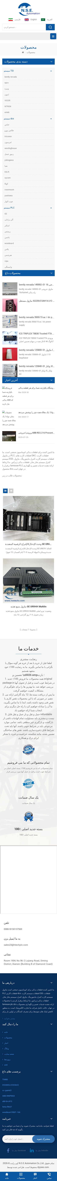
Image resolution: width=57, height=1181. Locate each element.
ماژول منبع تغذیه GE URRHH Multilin (28, 606)
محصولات (8, 1037)
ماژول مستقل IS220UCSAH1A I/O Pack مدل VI (37, 300)
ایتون (7, 94)
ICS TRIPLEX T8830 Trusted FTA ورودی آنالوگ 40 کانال (37, 333)
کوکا (6, 184)
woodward (9, 243)
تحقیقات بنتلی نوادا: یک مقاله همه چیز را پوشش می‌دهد (36, 412)
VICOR (7, 100)
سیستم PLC (9, 208)
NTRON (8, 106)
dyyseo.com (43, 1167)
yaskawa (8, 195)
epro (7, 83)
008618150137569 (13, 929)
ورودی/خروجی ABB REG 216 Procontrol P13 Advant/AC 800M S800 (36, 433)
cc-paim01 (7, 1090)
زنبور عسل (9, 154)
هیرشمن (8, 255)
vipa (6, 261)
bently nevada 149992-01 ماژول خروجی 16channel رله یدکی (37, 284)
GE (6, 214)
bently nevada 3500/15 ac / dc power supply (37, 317)
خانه (6, 1032)
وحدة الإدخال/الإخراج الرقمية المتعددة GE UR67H (29, 544)
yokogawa (9, 160)
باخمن (7, 237)
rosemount (9, 189)
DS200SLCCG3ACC (10, 1085)
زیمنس (7, 231)
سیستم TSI (9, 71)
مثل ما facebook (19, 1150)
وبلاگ (6, 1048)
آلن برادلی (9, 220)
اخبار (6, 1043)
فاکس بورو (9, 130)
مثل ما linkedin (42, 1150)
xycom (7, 178)
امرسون (8, 142)
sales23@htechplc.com (16, 945)
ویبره (7, 88)
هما (6, 166)
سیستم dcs (9, 118)
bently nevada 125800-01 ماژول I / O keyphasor (37, 350)
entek (7, 112)
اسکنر (7, 225)
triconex (8, 136)
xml (5, 1065)
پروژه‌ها (7, 1059)
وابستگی (8, 267)
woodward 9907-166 (11, 1112)
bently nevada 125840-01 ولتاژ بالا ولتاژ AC (37, 366)
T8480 (5, 1079)
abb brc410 (7, 1101)
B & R (7, 172)
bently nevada (11, 77)
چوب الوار (9, 201)
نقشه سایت (9, 1054)
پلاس (7, 249)
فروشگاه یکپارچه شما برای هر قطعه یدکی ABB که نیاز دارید (36, 388)
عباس (7, 124)
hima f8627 (7, 1107)
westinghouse (11, 148)
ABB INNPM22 (8, 1096)
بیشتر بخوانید (9, 1018)
